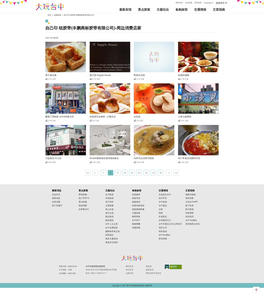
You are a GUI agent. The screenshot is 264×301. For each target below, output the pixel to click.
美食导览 (136, 198)
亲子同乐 (109, 202)
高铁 (161, 213)
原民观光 (109, 235)
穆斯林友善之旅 (112, 231)
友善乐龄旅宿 (138, 205)
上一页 (95, 172)
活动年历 (56, 194)
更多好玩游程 (111, 242)
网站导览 (179, 2)
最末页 (176, 172)
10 (125, 173)
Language (207, 2)
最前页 (88, 172)
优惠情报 (136, 227)
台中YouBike (164, 235)
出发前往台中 (165, 194)
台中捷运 (163, 205)
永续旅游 (109, 198)
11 (132, 173)
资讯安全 (130, 269)
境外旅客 (198, 2)
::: (173, 2)
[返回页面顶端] (256, 290)
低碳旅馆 (136, 202)
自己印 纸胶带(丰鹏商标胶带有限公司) (79, 15)
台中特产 (136, 220)
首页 (49, 15)
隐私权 (149, 266)
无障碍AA (176, 267)
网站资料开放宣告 (153, 273)
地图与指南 (190, 194)
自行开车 (163, 198)
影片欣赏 (189, 205)
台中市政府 (132, 258)
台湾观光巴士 (165, 220)
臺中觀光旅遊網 (50, 6)
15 (161, 173)
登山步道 (109, 209)
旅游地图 (83, 205)
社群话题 (56, 202)
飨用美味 (136, 216)
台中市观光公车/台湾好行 (170, 224)
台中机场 (163, 202)
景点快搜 (83, 202)
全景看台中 (84, 209)
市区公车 (163, 227)
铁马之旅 (109, 213)
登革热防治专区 (192, 224)
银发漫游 (109, 220)
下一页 (168, 172)
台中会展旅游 (111, 227)
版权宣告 (150, 269)
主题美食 (136, 213)
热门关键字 (57, 205)
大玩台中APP (191, 202)
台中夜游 (109, 194)
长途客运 (163, 216)
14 (153, 173)
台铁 (161, 209)
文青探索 (109, 205)
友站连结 (189, 216)
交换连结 (130, 273)
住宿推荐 (136, 194)
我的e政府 (167, 267)
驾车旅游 (163, 231)
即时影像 (83, 194)
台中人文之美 (111, 224)
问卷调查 (189, 213)
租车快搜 (163, 238)
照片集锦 (189, 209)
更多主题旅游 (111, 238)
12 (139, 173)
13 (146, 173)
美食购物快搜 (138, 209)
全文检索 (188, 2)
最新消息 (56, 198)
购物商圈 (136, 224)
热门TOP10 (84, 198)
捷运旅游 (109, 216)
